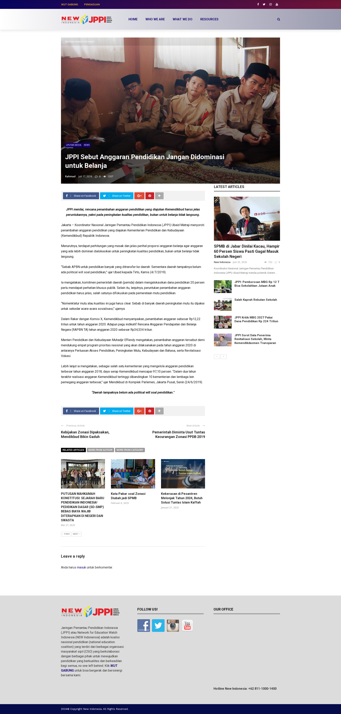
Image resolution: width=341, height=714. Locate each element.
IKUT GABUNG (69, 4)
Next (75, 534)
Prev (67, 534)
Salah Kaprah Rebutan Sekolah (255, 300)
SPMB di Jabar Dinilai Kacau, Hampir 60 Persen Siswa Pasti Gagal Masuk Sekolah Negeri (247, 251)
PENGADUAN (92, 4)
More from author (100, 450)
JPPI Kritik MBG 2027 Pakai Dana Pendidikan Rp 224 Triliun (256, 319)
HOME (133, 19)
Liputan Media (73, 145)
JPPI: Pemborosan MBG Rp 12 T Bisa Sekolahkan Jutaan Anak (256, 284)
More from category (130, 450)
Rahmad (70, 176)
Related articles (73, 450)
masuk (81, 567)
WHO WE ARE (155, 19)
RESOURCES (209, 19)
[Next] (224, 356)
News (87, 145)
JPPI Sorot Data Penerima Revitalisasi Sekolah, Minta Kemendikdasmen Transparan (255, 339)
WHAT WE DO (182, 19)
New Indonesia (222, 262)
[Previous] (217, 356)
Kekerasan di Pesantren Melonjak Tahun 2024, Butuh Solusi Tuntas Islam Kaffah (181, 498)
